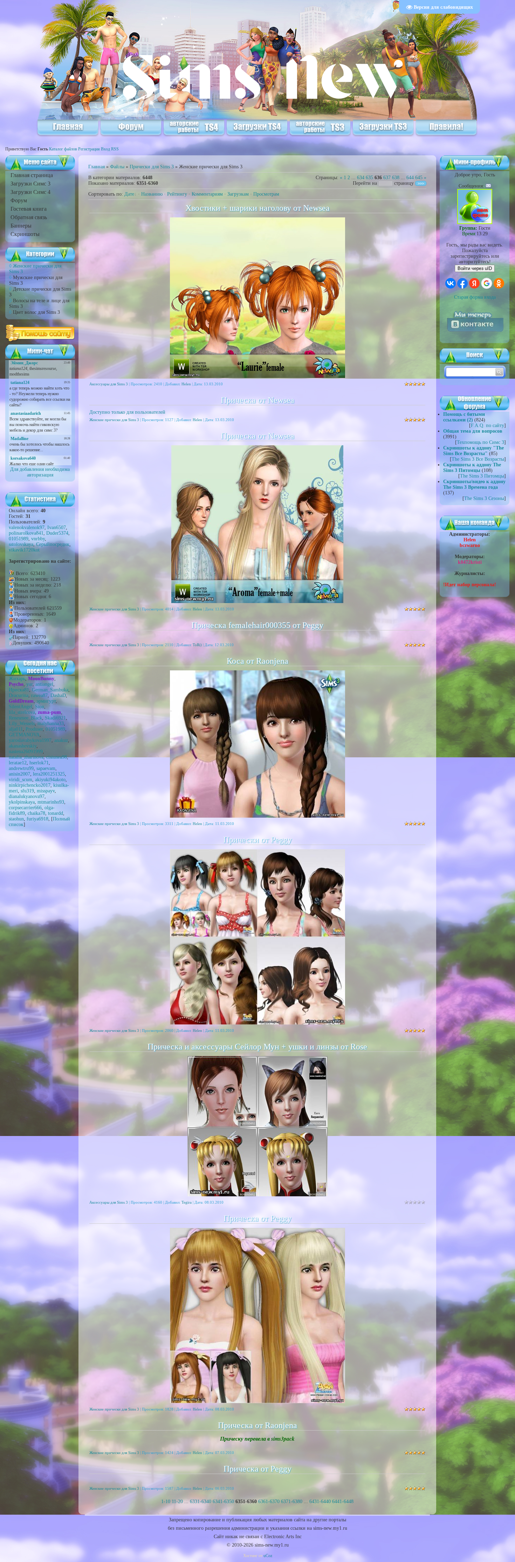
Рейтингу (177, 194)
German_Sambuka (50, 689)
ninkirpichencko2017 (29, 785)
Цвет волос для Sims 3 (36, 312)
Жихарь (17, 678)
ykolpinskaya (22, 802)
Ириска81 (19, 689)
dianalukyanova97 (26, 796)
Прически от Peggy (257, 839)
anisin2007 (19, 774)
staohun (16, 818)
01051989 (18, 538)
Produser (34, 729)
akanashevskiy (22, 746)
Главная (96, 166)
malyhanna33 (50, 723)
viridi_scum (20, 779)
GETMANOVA (24, 734)
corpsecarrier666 (25, 807)
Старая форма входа (475, 297)
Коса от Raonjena (257, 660)
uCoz (267, 1555)
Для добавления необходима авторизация (40, 472)
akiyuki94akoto (50, 779)
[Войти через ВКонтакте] (450, 283)
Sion (39, 706)
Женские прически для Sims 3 (114, 420)
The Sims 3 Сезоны (484, 498)
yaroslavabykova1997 (30, 740)
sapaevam (45, 768)
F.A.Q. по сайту (487, 425)
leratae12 (18, 762)
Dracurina (18, 695)
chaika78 (36, 813)
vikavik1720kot (24, 550)
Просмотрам (266, 194)
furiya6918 (37, 818)
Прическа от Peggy (257, 1218)
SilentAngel (20, 706)
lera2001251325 (49, 774)
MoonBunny (41, 678)
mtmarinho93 (50, 802)
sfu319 (27, 790)
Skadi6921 (55, 718)
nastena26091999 (26, 751)
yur (29, 684)
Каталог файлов (63, 149)
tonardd (55, 813)
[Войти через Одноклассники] (499, 283)
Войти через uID (475, 268)
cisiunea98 (56, 757)
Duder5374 (57, 533)
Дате (129, 194)
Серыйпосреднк (52, 544)
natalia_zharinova (26, 757)
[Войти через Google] (486, 283)
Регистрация (89, 149)
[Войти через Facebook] (462, 283)
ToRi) (197, 645)
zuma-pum (49, 712)
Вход (105, 149)
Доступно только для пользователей (127, 412)
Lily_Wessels (22, 723)
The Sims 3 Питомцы (482, 476)
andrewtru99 (21, 768)
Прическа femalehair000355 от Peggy (257, 625)
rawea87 (39, 695)
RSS (115, 149)
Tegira (186, 1202)
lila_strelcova (22, 712)
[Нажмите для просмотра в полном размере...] (257, 1023)
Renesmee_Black (25, 718)
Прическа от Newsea (257, 400)
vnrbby (38, 538)
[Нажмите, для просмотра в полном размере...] (257, 816)
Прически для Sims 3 (152, 166)
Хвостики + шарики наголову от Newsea (257, 207)
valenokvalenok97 (26, 527)
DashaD (58, 695)
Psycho (16, 684)
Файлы (117, 166)
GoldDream (21, 701)
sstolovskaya (21, 544)
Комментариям (207, 194)
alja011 (16, 729)
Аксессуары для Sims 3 (108, 384)
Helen (186, 384)
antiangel (44, 684)
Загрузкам (238, 194)
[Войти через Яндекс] (474, 283)
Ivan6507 (56, 527)
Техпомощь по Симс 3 (480, 442)
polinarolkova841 (26, 533)
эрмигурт (46, 701)
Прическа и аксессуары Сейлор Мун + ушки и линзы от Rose (257, 1046)
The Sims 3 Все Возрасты (478, 459)
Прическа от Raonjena (257, 1425)
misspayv (46, 790)
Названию (152, 194)
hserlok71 (39, 762)
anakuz (61, 740)
